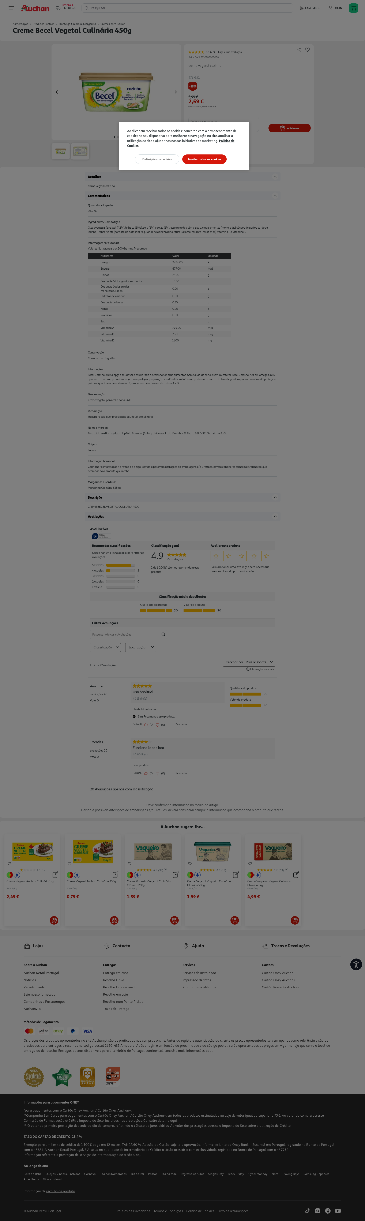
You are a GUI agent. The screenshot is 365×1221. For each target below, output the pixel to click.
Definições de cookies (157, 159)
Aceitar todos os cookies (204, 159)
